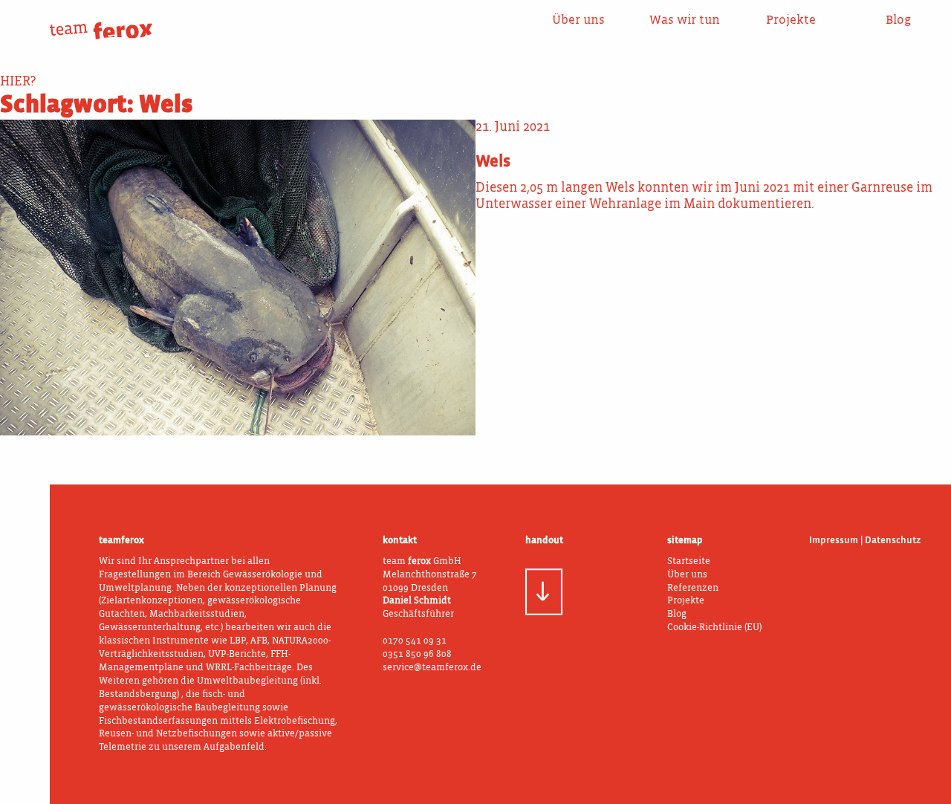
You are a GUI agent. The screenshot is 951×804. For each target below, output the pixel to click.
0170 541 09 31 (415, 641)
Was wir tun (684, 20)
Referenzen (692, 588)
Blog (897, 20)
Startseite (688, 561)
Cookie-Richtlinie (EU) (714, 627)
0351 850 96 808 (417, 654)
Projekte (791, 20)
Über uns (578, 20)
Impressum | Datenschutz (865, 540)
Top (917, 399)
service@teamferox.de (432, 667)
